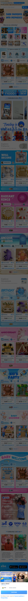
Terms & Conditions (19, 596)
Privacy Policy (4, 597)
